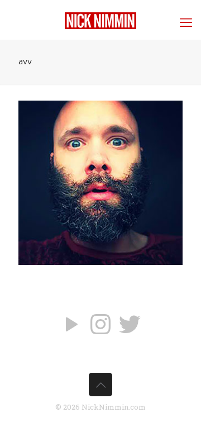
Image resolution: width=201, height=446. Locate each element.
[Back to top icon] (100, 384)
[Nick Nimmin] (100, 20)
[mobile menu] (185, 22)
